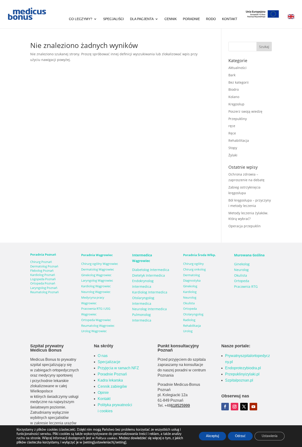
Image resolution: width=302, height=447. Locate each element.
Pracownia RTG (246, 286)
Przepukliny (237, 118)
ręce (231, 126)
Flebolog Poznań (42, 270)
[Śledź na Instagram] (234, 406)
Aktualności (237, 67)
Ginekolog (190, 286)
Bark (231, 75)
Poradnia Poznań (43, 254)
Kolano (233, 97)
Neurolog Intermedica (149, 309)
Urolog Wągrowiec (94, 331)
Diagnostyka (192, 280)
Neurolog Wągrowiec (95, 292)
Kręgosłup (236, 104)
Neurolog (189, 297)
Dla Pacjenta (142, 19)
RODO (211, 19)
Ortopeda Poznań (42, 283)
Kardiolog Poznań (42, 275)
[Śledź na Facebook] (225, 406)
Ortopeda (190, 308)
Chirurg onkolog (194, 269)
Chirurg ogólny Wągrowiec (99, 264)
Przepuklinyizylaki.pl (242, 374)
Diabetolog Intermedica (150, 269)
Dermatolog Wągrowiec (97, 269)
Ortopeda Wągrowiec (96, 320)
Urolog (188, 331)
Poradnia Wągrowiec (97, 255)
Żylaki (232, 155)
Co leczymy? (80, 19)
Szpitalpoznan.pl (239, 380)
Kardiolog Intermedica (149, 292)
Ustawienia (269, 436)
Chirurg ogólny (193, 264)
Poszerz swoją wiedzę (245, 111)
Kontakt (229, 19)
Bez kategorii (238, 82)
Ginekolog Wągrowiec (96, 275)
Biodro (233, 89)
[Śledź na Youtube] (253, 406)
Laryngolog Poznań (43, 288)
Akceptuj (212, 436)
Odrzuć (240, 436)
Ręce (232, 133)
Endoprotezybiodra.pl (243, 368)
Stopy (232, 148)
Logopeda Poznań (43, 279)
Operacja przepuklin (244, 226)
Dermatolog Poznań (44, 266)
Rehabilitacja (238, 140)
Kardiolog (190, 292)
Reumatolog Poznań (44, 292)
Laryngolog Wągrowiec (97, 280)
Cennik (170, 19)
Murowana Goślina (249, 255)
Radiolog (189, 320)
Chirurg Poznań (41, 262)
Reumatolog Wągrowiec (97, 325)
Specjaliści (113, 19)
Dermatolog (191, 275)
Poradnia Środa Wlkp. (199, 255)
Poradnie (191, 19)
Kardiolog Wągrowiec (96, 286)
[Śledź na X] (244, 406)
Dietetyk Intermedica (148, 275)
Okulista (189, 303)
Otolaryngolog (193, 314)
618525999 (180, 406)
